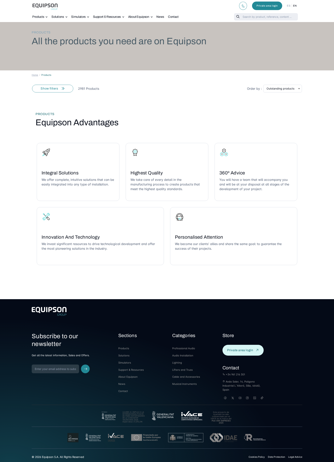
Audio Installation (182, 355)
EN (295, 5)
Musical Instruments (184, 383)
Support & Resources (107, 16)
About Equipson (138, 16)
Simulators (78, 16)
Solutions (57, 16)
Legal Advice (295, 456)
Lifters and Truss (182, 369)
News (160, 16)
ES (289, 5)
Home (35, 74)
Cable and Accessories (186, 376)
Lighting (177, 362)
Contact (173, 16)
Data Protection (276, 456)
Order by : (254, 89)
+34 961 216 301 (235, 374)
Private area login (267, 5)
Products (38, 16)
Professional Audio (183, 348)
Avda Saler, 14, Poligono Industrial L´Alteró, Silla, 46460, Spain (241, 385)
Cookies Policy (257, 456)
